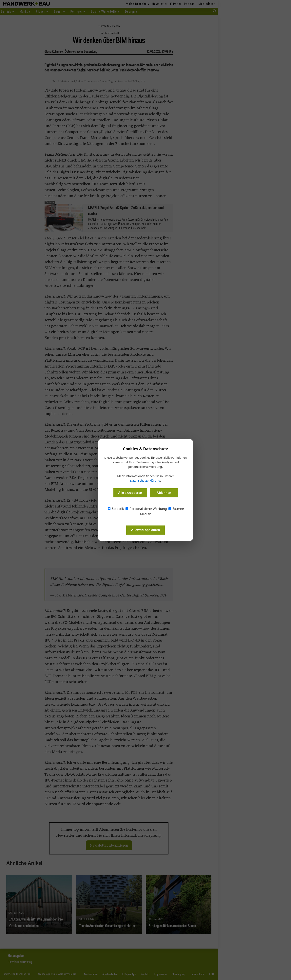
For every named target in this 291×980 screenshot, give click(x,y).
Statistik (117, 509)
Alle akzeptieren (130, 492)
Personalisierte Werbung (148, 509)
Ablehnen (164, 492)
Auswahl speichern (145, 530)
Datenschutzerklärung (145, 480)
